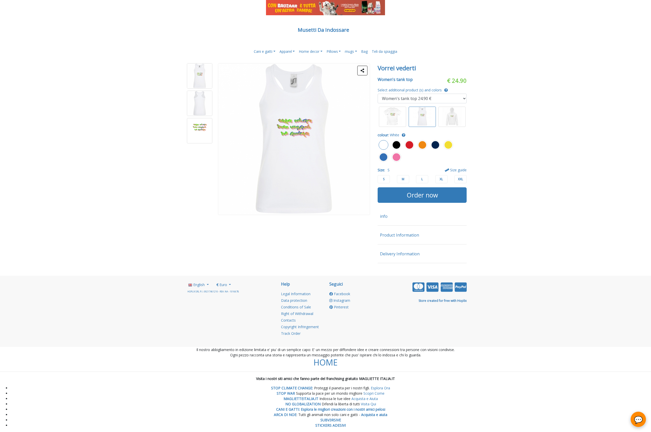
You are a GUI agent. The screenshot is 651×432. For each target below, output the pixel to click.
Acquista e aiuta (374, 414)
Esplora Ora (380, 388)
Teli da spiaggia (384, 51)
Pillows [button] (332, 51)
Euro (222, 284)
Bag (364, 51)
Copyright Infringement (300, 326)
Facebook (341, 293)
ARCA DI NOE (285, 414)
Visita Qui (368, 404)
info (384, 216)
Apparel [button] (285, 51)
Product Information (399, 235)
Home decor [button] (309, 51)
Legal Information (295, 293)
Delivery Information (400, 254)
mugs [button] (349, 51)
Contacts (288, 320)
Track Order (291, 333)
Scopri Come (373, 393)
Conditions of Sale (296, 307)
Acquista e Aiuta (364, 398)
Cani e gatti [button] (263, 51)
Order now (422, 195)
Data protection (294, 300)
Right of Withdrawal (297, 313)
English (199, 284)
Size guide (458, 170)
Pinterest (341, 307)
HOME (325, 362)
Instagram (341, 300)
